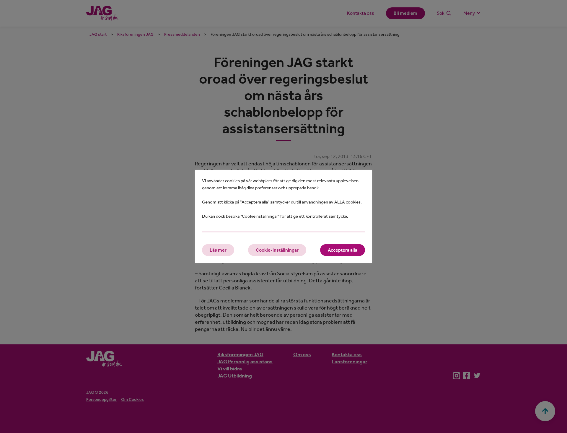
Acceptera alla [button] (342, 250)
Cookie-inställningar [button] (277, 250)
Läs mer (218, 250)
